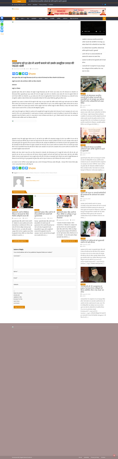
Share (32, 74)
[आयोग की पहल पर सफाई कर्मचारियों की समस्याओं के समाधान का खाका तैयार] (93, 181)
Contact (51, 4)
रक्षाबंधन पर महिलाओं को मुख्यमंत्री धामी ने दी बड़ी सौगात (94, 61)
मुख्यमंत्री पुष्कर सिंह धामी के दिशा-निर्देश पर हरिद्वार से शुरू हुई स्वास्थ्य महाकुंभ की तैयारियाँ (66, 215)
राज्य (22, 18)
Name (16, 271)
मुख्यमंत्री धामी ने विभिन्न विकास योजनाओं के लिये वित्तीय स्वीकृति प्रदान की (20, 214)
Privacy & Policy (43, 4)
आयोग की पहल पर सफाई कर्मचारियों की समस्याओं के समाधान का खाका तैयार (47, 1)
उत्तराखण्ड (14, 61)
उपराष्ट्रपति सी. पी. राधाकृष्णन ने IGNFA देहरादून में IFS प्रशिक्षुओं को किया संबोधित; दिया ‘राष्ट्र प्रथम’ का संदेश (93, 68)
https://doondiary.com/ (32, 180)
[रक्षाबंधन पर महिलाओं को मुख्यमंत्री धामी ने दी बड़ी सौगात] (93, 229)
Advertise (35, 4)
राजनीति (52, 18)
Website (16, 284)
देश (28, 18)
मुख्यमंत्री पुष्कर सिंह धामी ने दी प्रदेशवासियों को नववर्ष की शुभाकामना (44, 214)
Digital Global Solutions (26, 457)
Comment (17, 256)
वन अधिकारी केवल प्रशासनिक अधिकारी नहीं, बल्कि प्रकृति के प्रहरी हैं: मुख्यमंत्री (93, 49)
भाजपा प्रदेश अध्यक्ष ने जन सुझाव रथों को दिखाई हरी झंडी (21, 241)
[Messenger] (2, 30)
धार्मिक (58, 18)
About (29, 4)
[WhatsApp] (2, 24)
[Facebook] (2, 18)
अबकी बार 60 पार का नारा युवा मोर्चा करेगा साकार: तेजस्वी (70, 241)
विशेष (46, 18)
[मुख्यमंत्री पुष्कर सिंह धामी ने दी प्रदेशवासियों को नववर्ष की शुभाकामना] (44, 201)
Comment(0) (34, 69)
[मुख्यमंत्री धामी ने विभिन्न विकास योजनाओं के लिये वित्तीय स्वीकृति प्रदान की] (22, 201)
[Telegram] (2, 27)
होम (17, 18)
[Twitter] (2, 21)
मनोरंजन (65, 18)
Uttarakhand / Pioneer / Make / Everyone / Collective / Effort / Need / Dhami (37, 173)
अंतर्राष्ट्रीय (33, 18)
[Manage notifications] (114, 455)
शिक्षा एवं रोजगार (74, 18)
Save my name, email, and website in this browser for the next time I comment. (18, 298)
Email (15, 278)
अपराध (40, 18)
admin (27, 69)
